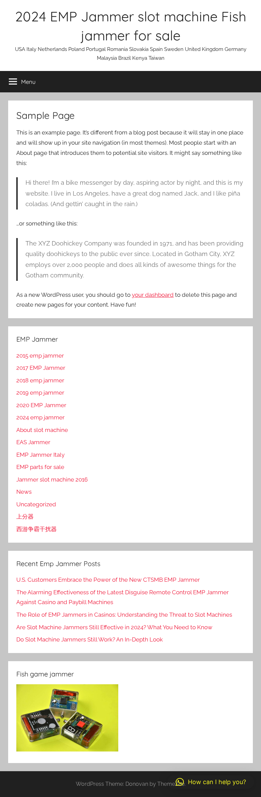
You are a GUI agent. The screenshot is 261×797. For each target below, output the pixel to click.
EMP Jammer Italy (40, 454)
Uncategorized (36, 504)
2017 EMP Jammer (40, 367)
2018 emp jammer (40, 380)
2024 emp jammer (40, 417)
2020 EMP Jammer (41, 405)
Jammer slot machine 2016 (52, 479)
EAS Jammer (33, 442)
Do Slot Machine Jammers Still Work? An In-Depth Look (89, 639)
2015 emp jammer (40, 355)
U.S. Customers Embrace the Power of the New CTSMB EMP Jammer (108, 579)
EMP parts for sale (40, 467)
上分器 (25, 516)
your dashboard (153, 294)
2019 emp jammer (40, 392)
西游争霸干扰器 (36, 529)
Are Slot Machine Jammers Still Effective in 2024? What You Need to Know (114, 627)
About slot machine (42, 430)
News (24, 491)
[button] (211, 782)
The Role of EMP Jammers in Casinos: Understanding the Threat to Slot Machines (124, 614)
